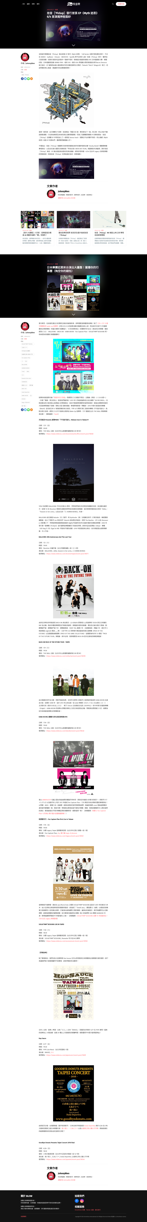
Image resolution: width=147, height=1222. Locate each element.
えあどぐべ (74, 1128)
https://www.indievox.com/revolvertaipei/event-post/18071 (67, 554)
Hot (26, 361)
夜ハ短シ (65, 1128)
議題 (28, 4)
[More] (31, 78)
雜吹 (38, 4)
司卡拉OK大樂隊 (26, 351)
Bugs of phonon (26, 402)
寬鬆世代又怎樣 (59, 397)
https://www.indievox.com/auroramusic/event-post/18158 (66, 941)
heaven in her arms (26, 378)
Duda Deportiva (89, 1126)
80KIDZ (23, 399)
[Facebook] (22, 78)
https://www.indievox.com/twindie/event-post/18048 (65, 731)
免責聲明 (23, 1216)
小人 (52, 1052)
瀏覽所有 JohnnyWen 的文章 (66, 198)
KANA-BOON (25, 395)
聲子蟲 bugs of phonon (69, 833)
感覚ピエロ (24, 385)
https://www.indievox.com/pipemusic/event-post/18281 (66, 1055)
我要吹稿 (121, 4)
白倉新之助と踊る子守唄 (89, 1128)
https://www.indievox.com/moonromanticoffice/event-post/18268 (69, 434)
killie (28, 371)
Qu (59, 833)
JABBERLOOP (46, 800)
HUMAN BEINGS (25, 368)
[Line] (28, 78)
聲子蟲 (31, 385)
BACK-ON (24, 388)
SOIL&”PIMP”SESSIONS (28, 344)
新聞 (33, 4)
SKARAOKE (24, 381)
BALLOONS (24, 364)
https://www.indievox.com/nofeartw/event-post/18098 (65, 656)
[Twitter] (25, 78)
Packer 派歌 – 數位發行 (93, 1210)
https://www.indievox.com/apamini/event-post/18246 (65, 1159)
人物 (23, 4)
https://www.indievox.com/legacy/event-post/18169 (64, 836)
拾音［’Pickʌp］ (26, 74)
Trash (56, 414)
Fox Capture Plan (26, 357)
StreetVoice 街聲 (80, 1210)
